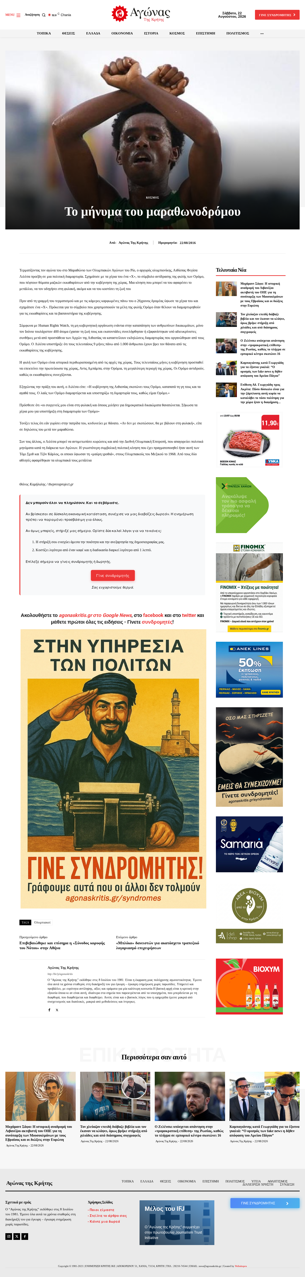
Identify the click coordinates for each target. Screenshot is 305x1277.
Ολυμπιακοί (42, 922)
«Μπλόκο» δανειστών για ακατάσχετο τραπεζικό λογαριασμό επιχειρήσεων (157, 945)
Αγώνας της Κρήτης (133, 242)
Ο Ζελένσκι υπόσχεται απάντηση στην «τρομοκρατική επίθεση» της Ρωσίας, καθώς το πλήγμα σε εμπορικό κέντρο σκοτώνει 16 (189, 1131)
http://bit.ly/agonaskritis (60, 974)
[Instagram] (8, 1236)
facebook (154, 615)
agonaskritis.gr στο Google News (95, 615)
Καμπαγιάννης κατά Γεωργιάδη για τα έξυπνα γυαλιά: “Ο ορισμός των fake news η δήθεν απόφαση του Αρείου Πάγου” (264, 1131)
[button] (36, 14)
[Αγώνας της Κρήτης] (30, 988)
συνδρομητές (157, 622)
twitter (189, 615)
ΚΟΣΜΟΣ (152, 197)
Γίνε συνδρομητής (113, 575)
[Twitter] (57, 1008)
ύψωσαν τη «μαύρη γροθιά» (94, 454)
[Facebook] (49, 1008)
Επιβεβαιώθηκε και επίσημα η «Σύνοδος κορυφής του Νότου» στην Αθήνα (62, 945)
